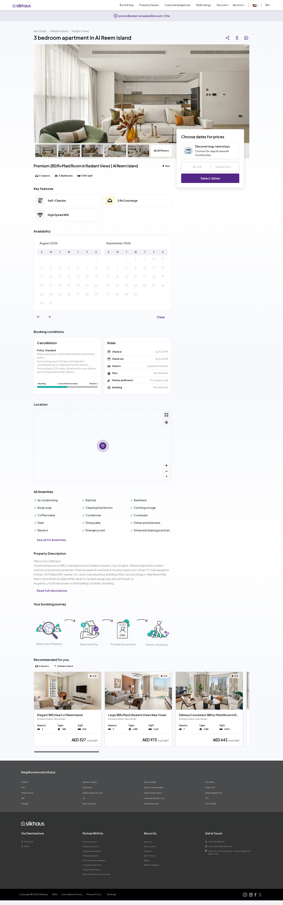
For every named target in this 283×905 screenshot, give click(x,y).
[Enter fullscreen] (166, 415)
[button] (255, 5)
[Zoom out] (166, 471)
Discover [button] (222, 5)
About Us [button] (238, 5)
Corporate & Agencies (177, 5)
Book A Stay (127, 5)
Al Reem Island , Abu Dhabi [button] (51, 719)
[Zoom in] (166, 465)
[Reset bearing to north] (166, 476)
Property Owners (149, 5)
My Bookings (203, 5)
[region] (141, 712)
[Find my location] (166, 422)
